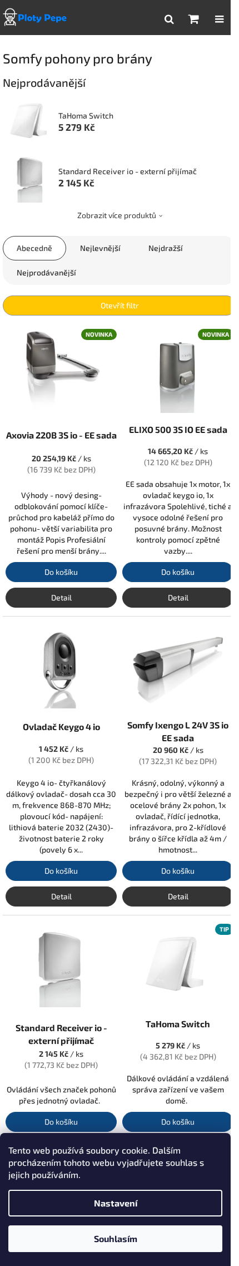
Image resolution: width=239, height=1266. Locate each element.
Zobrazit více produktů (116, 215)
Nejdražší (165, 248)
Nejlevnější (100, 248)
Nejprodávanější (46, 272)
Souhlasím (115, 1238)
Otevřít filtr (120, 305)
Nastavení (115, 1203)
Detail (61, 597)
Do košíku (61, 572)
